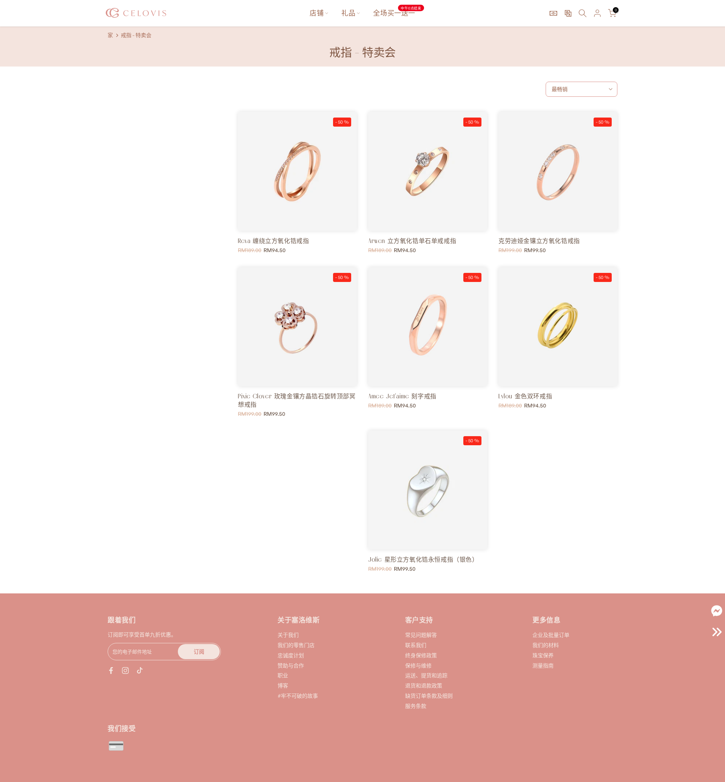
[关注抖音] (139, 670)
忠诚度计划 (291, 655)
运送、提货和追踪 (426, 675)
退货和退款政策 (423, 685)
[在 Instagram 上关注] (125, 670)
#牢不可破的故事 (298, 695)
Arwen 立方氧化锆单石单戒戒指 (412, 241)
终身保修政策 (421, 655)
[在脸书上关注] (111, 670)
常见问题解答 (421, 635)
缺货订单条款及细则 (429, 695)
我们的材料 (545, 645)
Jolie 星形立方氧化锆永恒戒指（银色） (423, 559)
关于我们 (288, 635)
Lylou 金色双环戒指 (525, 396)
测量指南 (543, 665)
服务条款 (415, 706)
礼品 (348, 13)
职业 (283, 675)
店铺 (317, 13)
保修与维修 (418, 665)
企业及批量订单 (550, 635)
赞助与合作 (291, 665)
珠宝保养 (543, 655)
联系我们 (415, 645)
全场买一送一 (397, 12)
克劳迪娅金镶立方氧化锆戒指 (539, 241)
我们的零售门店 (296, 645)
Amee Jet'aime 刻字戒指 (402, 396)
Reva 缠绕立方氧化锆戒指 (273, 241)
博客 (283, 685)
